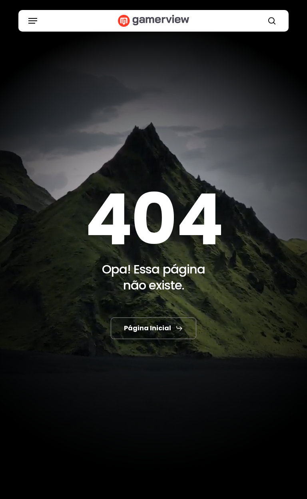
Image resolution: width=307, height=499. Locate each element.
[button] (32, 21)
